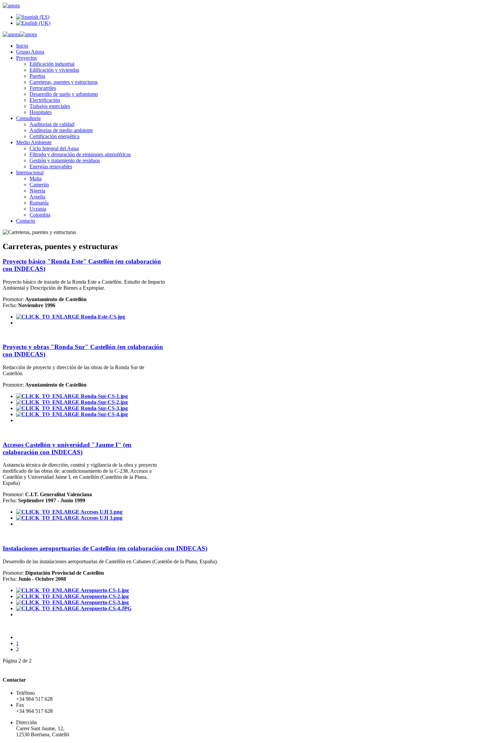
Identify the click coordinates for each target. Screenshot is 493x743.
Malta (36, 178)
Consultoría (28, 118)
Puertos (37, 76)
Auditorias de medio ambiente (61, 130)
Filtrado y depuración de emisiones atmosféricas (80, 154)
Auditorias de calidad (52, 124)
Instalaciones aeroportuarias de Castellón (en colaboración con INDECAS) (105, 548)
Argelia (37, 196)
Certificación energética (54, 136)
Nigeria (37, 190)
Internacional (30, 172)
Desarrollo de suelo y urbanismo (64, 94)
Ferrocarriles (43, 88)
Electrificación (45, 100)
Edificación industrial (52, 64)
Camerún (39, 184)
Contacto (25, 221)
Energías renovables (51, 166)
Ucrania (38, 209)
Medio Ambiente (34, 142)
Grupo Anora (30, 52)
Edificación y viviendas (54, 70)
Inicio (22, 46)
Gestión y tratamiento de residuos (65, 160)
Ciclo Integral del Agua (54, 148)
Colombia (40, 215)
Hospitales (41, 112)
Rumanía (39, 203)
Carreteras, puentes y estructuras (64, 82)
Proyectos (26, 58)
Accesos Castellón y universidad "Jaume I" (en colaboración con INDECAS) (67, 448)
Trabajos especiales (50, 106)
